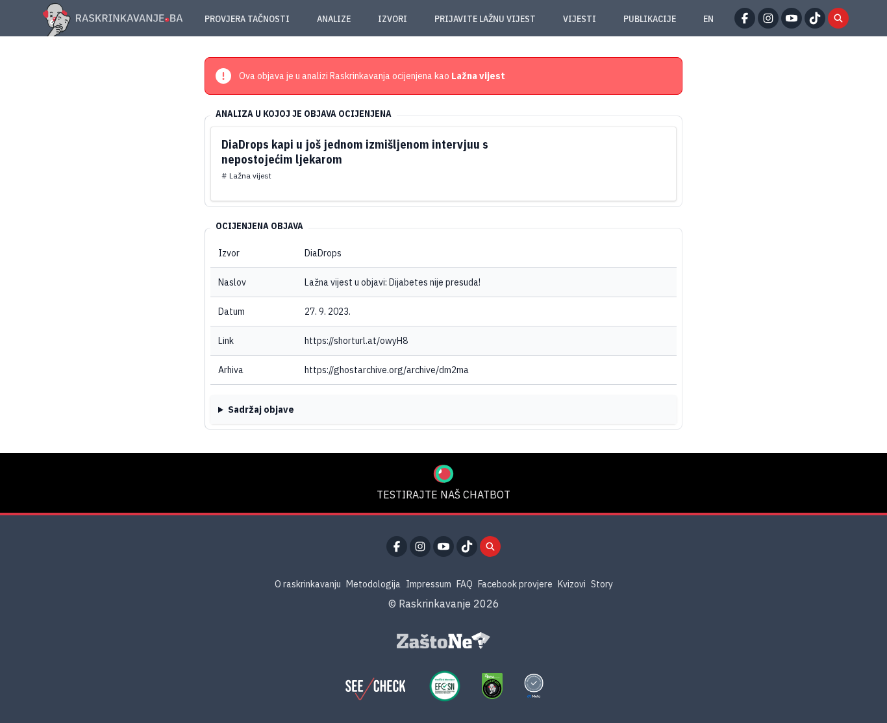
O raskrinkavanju (308, 584)
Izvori (392, 19)
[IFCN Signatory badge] (492, 686)
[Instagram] (768, 18)
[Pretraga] (838, 18)
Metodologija (373, 584)
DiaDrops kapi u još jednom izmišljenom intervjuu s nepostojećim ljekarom (354, 152)
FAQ (464, 584)
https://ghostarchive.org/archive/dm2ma (387, 370)
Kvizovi (572, 584)
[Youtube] (791, 18)
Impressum (428, 584)
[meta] (533, 686)
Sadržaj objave (261, 409)
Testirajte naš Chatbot (443, 494)
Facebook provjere (515, 584)
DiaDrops (323, 253)
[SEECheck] (375, 686)
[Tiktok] (815, 18)
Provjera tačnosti (247, 19)
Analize (334, 19)
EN (708, 19)
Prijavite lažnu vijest (485, 19)
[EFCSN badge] (445, 686)
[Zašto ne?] (443, 640)
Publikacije (649, 19)
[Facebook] (744, 18)
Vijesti (579, 19)
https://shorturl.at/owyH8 (356, 341)
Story (602, 584)
